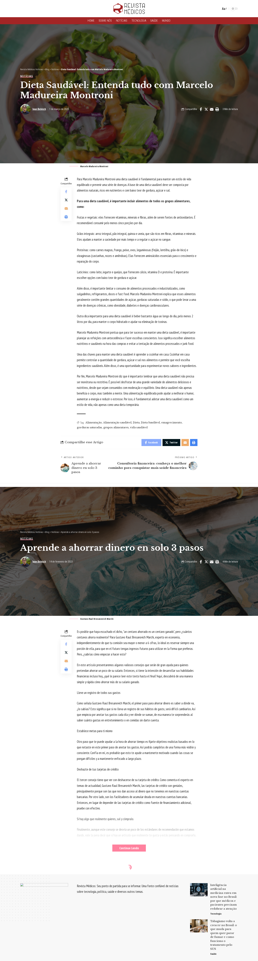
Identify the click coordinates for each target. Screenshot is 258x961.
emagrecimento (171, 422)
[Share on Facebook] (200, 109)
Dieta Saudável (150, 422)
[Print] (217, 109)
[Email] (211, 109)
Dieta (136, 422)
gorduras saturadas (89, 427)
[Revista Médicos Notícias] (129, 9)
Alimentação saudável (117, 422)
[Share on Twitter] (206, 109)
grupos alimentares (116, 427)
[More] (217, 947)
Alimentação (93, 422)
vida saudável (139, 427)
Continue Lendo (129, 848)
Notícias (26, 76)
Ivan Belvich (39, 109)
